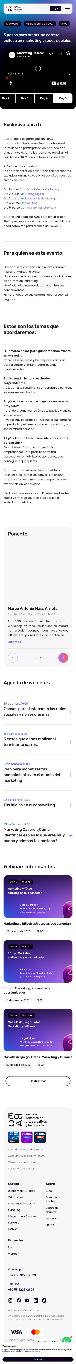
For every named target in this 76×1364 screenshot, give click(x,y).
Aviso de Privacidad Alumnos (25, 1149)
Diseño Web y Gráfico (21, 1191)
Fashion (12, 1229)
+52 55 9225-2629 (21, 1290)
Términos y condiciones (23, 1162)
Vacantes (52, 1218)
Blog (10, 1247)
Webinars (14, 1253)
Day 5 (63, 98)
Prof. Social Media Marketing (39, 189)
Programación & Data (21, 1203)
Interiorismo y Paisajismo (23, 1216)
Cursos (13, 1184)
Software (13, 1222)
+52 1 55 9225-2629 (22, 1275)
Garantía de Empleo (53, 1199)
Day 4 (44, 98)
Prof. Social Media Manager (39, 198)
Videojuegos (15, 1197)
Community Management (38, 208)
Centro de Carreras (52, 1210)
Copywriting (29, 203)
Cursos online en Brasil (22, 1168)
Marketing (14, 1210)
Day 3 (24, 98)
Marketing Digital (32, 194)
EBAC (49, 1191)
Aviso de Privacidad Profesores (27, 1156)
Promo (50, 1225)
